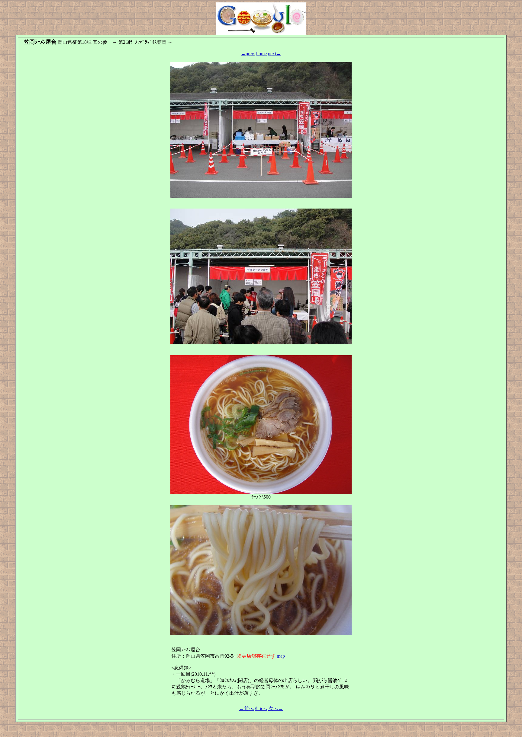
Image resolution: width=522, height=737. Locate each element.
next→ (274, 53)
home (261, 53)
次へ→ (275, 708)
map (281, 656)
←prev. (248, 53)
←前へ (246, 708)
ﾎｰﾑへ (261, 708)
